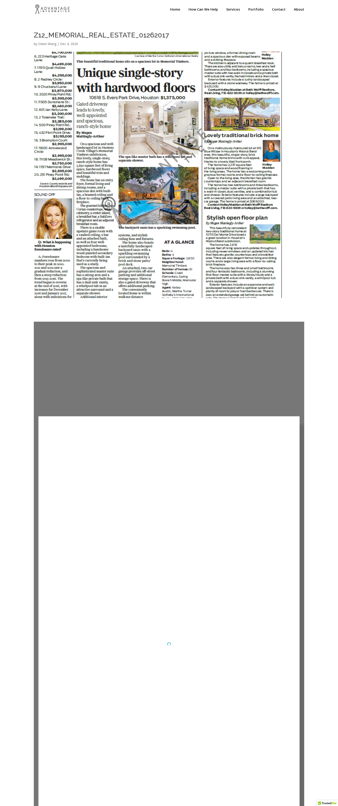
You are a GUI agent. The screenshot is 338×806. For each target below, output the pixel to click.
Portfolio (256, 9)
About (299, 9)
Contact (279, 9)
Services (233, 9)
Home (175, 9)
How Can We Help (203, 9)
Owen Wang (47, 44)
